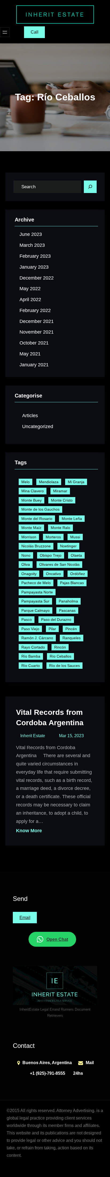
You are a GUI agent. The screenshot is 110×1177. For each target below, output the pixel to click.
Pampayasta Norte (37, 592)
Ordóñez (77, 574)
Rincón (60, 647)
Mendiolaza (48, 482)
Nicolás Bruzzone (36, 546)
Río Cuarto (30, 665)
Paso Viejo (30, 629)
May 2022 (30, 288)
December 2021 (36, 321)
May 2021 (30, 353)
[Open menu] (5, 32)
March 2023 (32, 245)
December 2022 (36, 278)
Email (24, 917)
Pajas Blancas (72, 583)
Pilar (52, 629)
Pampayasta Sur (35, 601)
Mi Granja (76, 482)
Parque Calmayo (35, 610)
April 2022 (30, 299)
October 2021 (34, 343)
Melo (25, 482)
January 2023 (34, 267)
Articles (30, 415)
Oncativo (53, 574)
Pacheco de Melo (36, 583)
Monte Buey (31, 500)
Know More (29, 830)
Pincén (71, 629)
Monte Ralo (60, 528)
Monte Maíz (31, 528)
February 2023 (35, 256)
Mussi (75, 537)
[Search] (90, 187)
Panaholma (68, 601)
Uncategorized (37, 426)
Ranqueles (71, 638)
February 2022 (35, 310)
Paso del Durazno (56, 619)
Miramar (60, 491)
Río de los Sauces (64, 665)
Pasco (26, 619)
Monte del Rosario (36, 518)
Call (34, 32)
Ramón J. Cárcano (37, 638)
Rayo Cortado (33, 647)
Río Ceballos (60, 656)
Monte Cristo (62, 500)
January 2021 (34, 364)
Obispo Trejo (50, 555)
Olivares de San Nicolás (59, 564)
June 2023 (30, 234)
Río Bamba (30, 656)
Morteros (53, 537)
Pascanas (67, 610)
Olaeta (76, 555)
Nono (25, 555)
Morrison (28, 537)
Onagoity (29, 574)
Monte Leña (72, 518)
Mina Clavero (32, 491)
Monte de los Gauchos (40, 509)
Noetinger (68, 546)
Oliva (25, 564)
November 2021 (36, 332)
